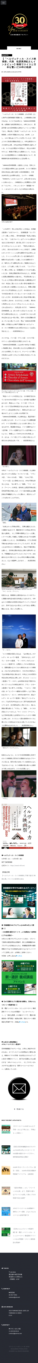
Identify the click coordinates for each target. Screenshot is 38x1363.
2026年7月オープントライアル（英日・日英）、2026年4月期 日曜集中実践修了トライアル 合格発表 (24, 1170)
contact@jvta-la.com (15, 1333)
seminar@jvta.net (14, 1297)
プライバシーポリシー (16, 1347)
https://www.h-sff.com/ (17, 865)
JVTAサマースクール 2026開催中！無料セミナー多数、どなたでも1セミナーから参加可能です (24, 1211)
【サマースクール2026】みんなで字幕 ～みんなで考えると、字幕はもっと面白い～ (24, 1129)
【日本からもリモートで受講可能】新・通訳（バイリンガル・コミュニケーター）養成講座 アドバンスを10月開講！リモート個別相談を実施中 (24, 1235)
